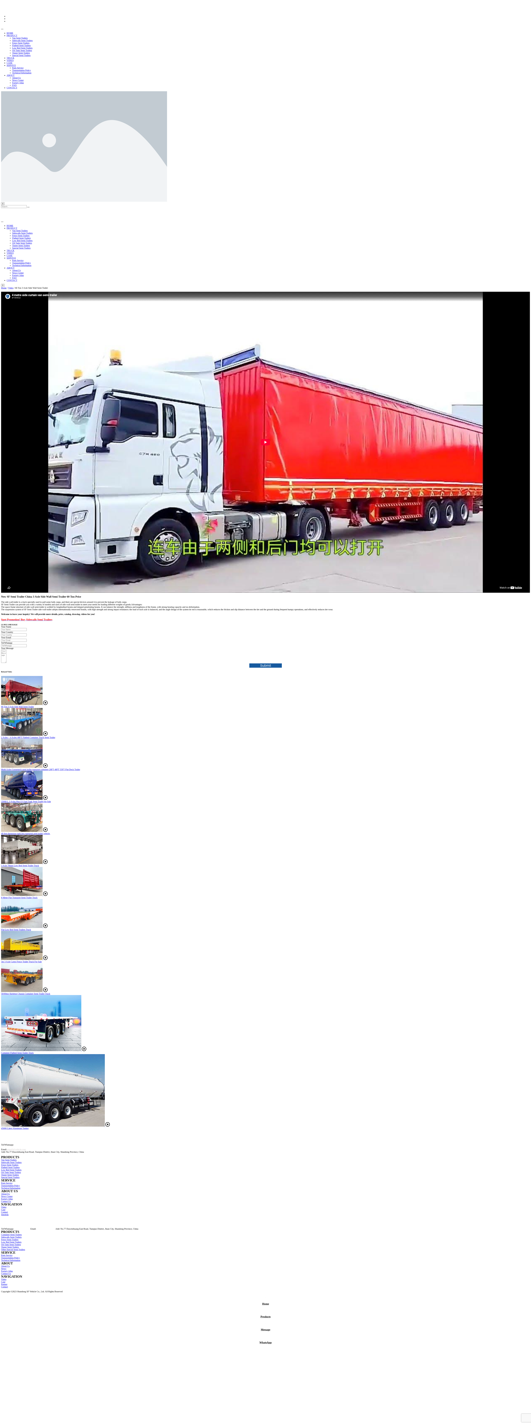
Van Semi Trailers (20, 38)
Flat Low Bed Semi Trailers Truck (16, 929)
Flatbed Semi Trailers (21, 45)
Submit (265, 665)
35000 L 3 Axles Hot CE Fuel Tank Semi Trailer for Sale (26, 801)
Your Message (7, 648)
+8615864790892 (22, 1145)
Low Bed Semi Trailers (22, 48)
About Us (16, 78)
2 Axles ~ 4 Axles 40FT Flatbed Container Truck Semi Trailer (28, 737)
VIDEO (10, 60)
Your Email (6, 637)
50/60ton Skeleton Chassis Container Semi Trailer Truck (25, 994)
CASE (9, 63)
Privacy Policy (70, 1291)
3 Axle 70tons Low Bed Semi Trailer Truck (20, 865)
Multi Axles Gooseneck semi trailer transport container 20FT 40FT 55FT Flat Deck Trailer (40, 769)
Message (265, 1329)
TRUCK (10, 58)
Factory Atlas (18, 83)
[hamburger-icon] (2, 29)
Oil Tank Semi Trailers (22, 50)
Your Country (7, 632)
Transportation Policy (21, 70)
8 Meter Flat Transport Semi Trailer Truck (19, 897)
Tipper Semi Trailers (21, 53)
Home (3, 288)
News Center (18, 80)
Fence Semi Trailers (20, 43)
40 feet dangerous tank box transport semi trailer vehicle (25, 833)
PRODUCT (12, 35)
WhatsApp (265, 1342)
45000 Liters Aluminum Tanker (15, 1128)
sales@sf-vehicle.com (16, 26)
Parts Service (18, 68)
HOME (10, 33)
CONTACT (12, 88)
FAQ (14, 85)
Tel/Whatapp (6, 643)
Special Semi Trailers (21, 55)
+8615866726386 (22, 1229)
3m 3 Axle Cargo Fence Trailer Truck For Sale (21, 962)
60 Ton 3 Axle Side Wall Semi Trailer (17, 707)
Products (266, 1316)
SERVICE (11, 65)
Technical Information (21, 73)
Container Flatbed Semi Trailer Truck (17, 1053)
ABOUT (11, 75)
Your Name (6, 627)
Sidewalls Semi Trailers (22, 40)
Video (10, 288)
